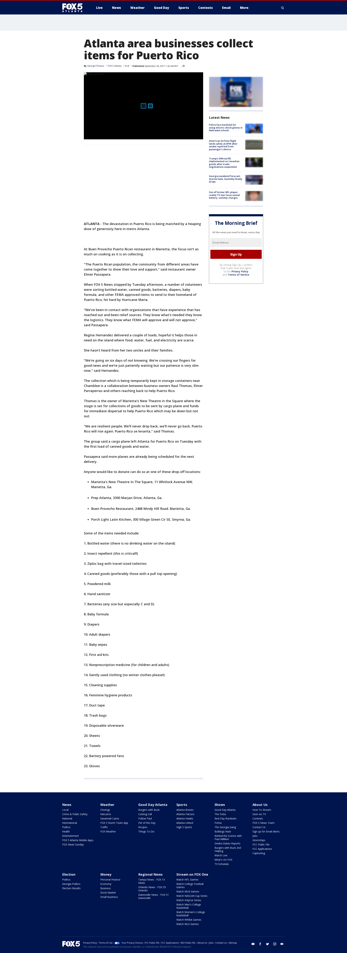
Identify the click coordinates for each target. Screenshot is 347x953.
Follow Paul (145, 818)
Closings (105, 809)
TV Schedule (222, 864)
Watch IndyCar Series (188, 900)
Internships (258, 840)
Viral (127, 65)
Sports (181, 804)
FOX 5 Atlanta (114, 65)
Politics (66, 827)
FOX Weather (108, 831)
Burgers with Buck (149, 809)
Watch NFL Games (187, 879)
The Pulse (220, 814)
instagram (275, 944)
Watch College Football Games (190, 885)
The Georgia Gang (225, 827)
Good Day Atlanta (152, 804)
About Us (259, 804)
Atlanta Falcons (185, 814)
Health (66, 831)
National (67, 818)
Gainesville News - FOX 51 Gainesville (153, 896)
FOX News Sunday (73, 844)
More (244, 8)
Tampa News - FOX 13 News (151, 881)
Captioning (258, 853)
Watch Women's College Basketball (190, 913)
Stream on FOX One (192, 874)
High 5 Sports (184, 827)
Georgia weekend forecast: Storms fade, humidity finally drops (225, 178)
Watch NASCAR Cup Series (191, 896)
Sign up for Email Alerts (266, 831)
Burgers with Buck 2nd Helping (228, 849)
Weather (107, 804)
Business (105, 888)
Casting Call (145, 814)
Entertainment (70, 836)
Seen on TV (259, 814)
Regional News (150, 874)
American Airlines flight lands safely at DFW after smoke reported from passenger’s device (223, 145)
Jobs (255, 836)
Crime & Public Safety (74, 814)
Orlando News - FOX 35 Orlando (152, 888)
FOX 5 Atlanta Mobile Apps (77, 840)
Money (105, 874)
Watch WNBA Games (188, 919)
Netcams (105, 814)
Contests (257, 818)
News (66, 804)
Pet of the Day (146, 822)
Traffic (104, 827)
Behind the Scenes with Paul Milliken (228, 837)
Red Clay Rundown (225, 818)
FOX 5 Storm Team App (114, 822)
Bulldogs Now (223, 831)
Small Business (109, 897)
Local (65, 809)
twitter (267, 944)
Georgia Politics (71, 884)
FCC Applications (262, 849)
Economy (105, 884)
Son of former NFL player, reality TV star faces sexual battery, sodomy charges (224, 194)
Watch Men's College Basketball (188, 906)
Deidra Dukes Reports (227, 843)
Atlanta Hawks (184, 818)
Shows (220, 804)
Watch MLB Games (187, 891)
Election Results (71, 888)
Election (68, 874)
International (69, 822)
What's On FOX (223, 859)
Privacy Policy (240, 271)
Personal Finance (110, 879)
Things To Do (146, 831)
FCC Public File (260, 844)
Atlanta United (184, 822)
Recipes (142, 827)
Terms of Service (238, 274)
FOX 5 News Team (263, 822)
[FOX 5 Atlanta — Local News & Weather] (74, 7)
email (282, 944)
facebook (260, 944)
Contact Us (258, 827)
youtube (253, 944)
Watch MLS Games (187, 924)
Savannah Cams (109, 818)
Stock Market (108, 892)
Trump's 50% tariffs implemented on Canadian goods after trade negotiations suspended (224, 163)
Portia (218, 822)
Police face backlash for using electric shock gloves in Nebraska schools (226, 127)
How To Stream (261, 809)
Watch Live (221, 855)
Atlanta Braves (185, 809)
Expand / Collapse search (282, 7)
